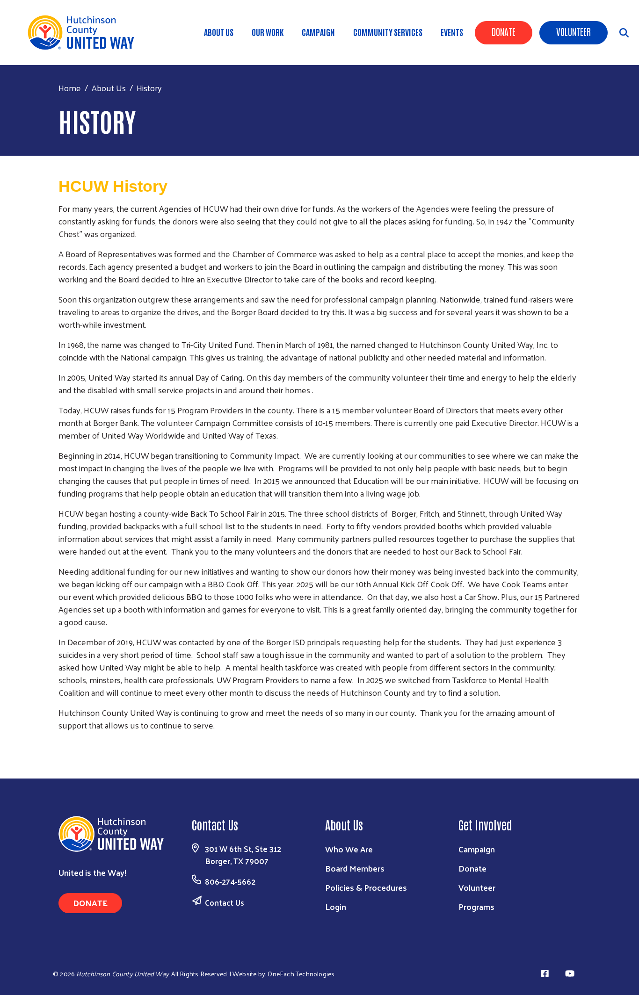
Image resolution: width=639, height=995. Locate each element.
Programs (476, 906)
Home (69, 87)
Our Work (267, 31)
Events (452, 31)
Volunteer (573, 31)
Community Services (387, 31)
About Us (218, 31)
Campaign (318, 31)
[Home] (84, 32)
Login (335, 906)
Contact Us (224, 902)
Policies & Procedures (366, 887)
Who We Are (349, 849)
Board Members (355, 868)
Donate (504, 31)
